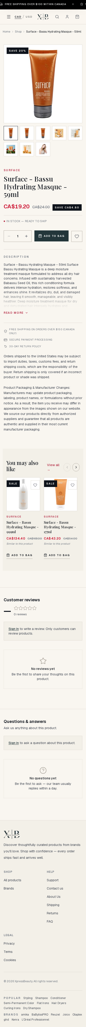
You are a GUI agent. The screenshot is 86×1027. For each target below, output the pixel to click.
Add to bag (54, 236)
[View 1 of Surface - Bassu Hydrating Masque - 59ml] (11, 133)
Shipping (53, 905)
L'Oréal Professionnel (35, 1019)
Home (6, 32)
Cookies (10, 960)
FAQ (50, 921)
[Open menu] (9, 17)
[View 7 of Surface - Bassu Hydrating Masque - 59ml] (27, 149)
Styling (28, 998)
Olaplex (77, 1014)
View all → (53, 467)
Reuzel (55, 1014)
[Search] (57, 17)
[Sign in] (67, 17)
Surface (12, 170)
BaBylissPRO (40, 1014)
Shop (18, 32)
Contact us (55, 888)
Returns (52, 913)
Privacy (9, 943)
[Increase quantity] (26, 236)
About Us (54, 897)
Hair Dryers (59, 1003)
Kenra (15, 1019)
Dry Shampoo (32, 1008)
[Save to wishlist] (76, 236)
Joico (66, 1014)
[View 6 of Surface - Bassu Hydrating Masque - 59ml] (11, 149)
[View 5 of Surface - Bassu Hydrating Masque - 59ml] (75, 133)
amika (25, 1014)
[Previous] (67, 467)
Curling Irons (12, 1008)
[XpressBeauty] (43, 17)
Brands (9, 888)
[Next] (76, 467)
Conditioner (58, 998)
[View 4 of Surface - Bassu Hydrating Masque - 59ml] (59, 133)
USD (29, 16)
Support (52, 880)
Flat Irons (43, 1003)
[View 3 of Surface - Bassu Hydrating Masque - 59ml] (43, 133)
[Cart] (77, 17)
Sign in (13, 629)
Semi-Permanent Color (19, 1003)
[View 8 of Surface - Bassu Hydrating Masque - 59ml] (43, 149)
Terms (8, 952)
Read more (14, 313)
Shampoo (41, 998)
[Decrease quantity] (9, 236)
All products (12, 880)
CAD (18, 16)
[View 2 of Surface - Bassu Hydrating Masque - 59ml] (27, 133)
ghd (6, 1019)
